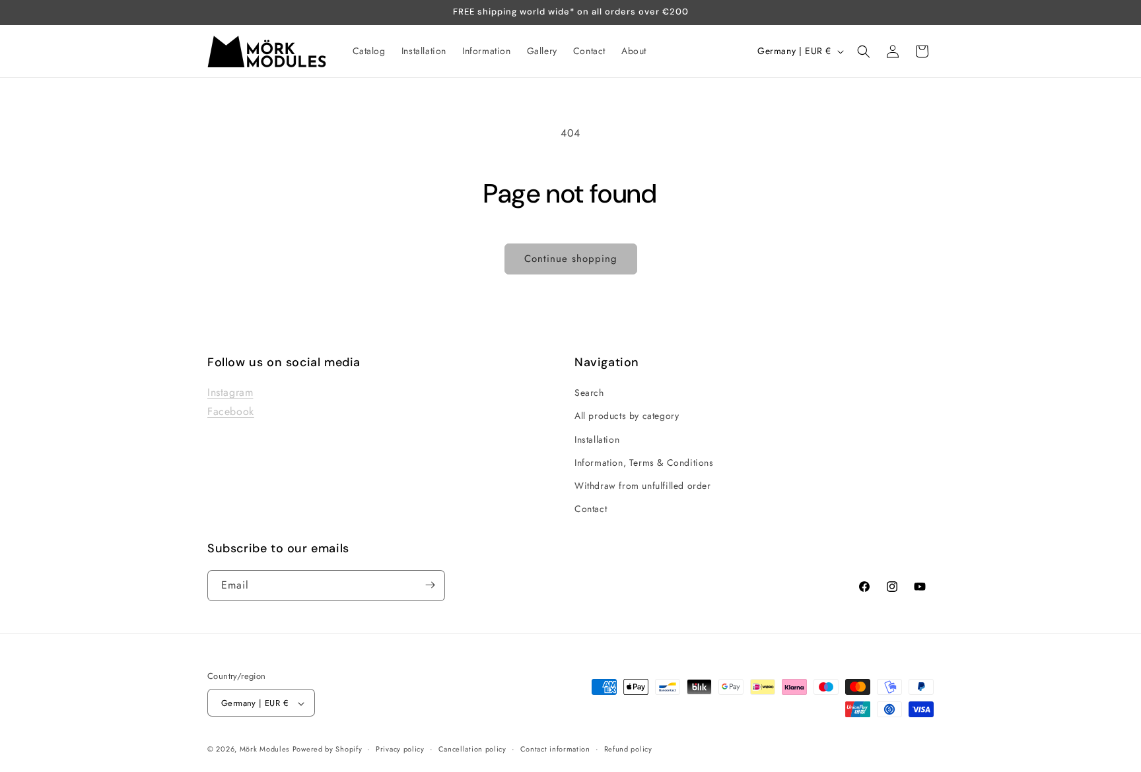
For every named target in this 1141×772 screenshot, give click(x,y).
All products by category (626, 416)
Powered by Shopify (328, 749)
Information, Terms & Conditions (644, 462)
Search (589, 393)
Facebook (230, 411)
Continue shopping (570, 258)
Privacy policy (400, 749)
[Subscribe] (429, 584)
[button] (863, 51)
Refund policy (628, 749)
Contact (590, 509)
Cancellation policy (472, 749)
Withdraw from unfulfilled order (642, 485)
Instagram (230, 393)
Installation (596, 439)
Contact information (555, 749)
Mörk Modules (264, 749)
